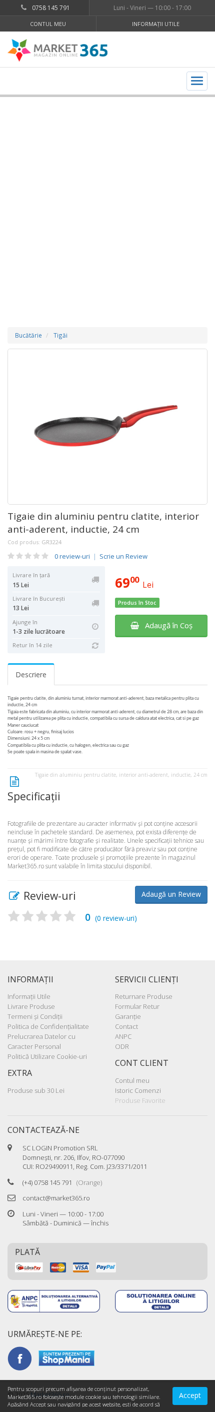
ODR (122, 1046)
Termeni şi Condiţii (35, 1016)
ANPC (123, 1036)
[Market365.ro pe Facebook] (20, 1357)
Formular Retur (137, 1006)
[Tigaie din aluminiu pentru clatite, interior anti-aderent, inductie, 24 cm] (108, 427)
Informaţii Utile (156, 24)
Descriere (31, 674)
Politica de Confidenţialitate (48, 1026)
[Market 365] (58, 50)
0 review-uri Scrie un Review (101, 556)
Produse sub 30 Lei (36, 1090)
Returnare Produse (143, 996)
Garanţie (128, 1016)
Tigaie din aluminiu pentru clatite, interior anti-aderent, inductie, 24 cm (103, 523)
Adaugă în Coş (165, 625)
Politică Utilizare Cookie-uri (47, 1056)
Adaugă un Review (171, 894)
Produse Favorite (140, 1100)
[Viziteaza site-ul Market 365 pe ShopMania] (66, 1357)
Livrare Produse (31, 1006)
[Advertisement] (107, 202)
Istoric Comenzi (138, 1090)
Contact (126, 1026)
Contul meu (48, 24)
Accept (190, 1395)
